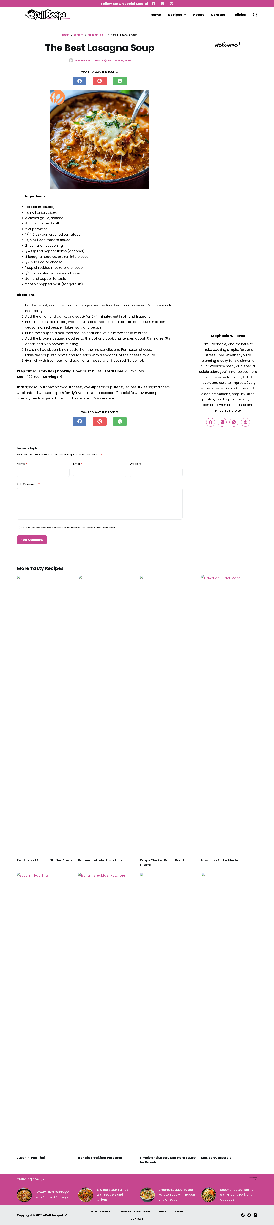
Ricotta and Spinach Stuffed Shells (44, 860)
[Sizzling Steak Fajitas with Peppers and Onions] (85, 1194)
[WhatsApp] (120, 81)
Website (136, 464)
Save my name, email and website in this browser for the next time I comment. (68, 527)
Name (22, 464)
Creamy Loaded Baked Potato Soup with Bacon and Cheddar (176, 1195)
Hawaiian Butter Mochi (219, 860)
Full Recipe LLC (56, 1215)
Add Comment (28, 484)
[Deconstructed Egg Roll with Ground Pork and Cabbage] (208, 1194)
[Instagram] (162, 3)
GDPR (162, 1211)
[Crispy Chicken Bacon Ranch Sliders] (168, 714)
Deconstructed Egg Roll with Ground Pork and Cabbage (237, 1195)
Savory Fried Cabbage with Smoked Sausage (52, 1194)
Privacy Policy (100, 1211)
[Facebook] (153, 3)
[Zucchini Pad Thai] (45, 1012)
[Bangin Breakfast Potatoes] (106, 1012)
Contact (218, 14)
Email (77, 464)
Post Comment (32, 540)
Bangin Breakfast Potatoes (100, 1158)
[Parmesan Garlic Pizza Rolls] (106, 714)
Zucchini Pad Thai (31, 1158)
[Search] (255, 15)
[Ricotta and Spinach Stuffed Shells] (45, 714)
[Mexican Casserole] (229, 1012)
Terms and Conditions (134, 1211)
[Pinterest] (171, 3)
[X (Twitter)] (222, 422)
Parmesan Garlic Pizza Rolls (100, 860)
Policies (239, 14)
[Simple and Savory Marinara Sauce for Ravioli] (168, 1012)
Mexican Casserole (216, 1158)
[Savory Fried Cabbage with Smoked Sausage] (24, 1194)
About (198, 14)
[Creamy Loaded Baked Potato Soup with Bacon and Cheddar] (147, 1194)
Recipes (175, 14)
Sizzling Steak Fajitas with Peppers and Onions (112, 1195)
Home (156, 14)
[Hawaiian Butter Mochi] (229, 714)
